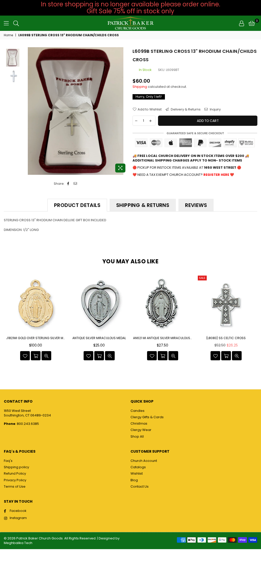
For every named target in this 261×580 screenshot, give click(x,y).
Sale (139, 278)
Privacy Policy (15, 480)
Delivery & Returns (185, 109)
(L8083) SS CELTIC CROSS (162, 338)
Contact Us (139, 486)
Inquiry (215, 109)
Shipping (140, 86)
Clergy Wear (140, 429)
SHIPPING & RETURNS (142, 205)
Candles (137, 410)
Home (8, 35)
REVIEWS (196, 205)
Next (124, 111)
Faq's (8, 460)
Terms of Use (14, 486)
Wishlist (136, 473)
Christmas (138, 423)
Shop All (137, 436)
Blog (134, 480)
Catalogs (138, 467)
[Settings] (241, 23)
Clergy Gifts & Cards (147, 417)
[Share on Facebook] (68, 183)
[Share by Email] (75, 183)
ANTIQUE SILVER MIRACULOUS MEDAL (35, 338)
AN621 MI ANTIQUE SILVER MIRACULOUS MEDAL (99, 338)
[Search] (16, 23)
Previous (26, 111)
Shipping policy (16, 467)
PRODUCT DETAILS (77, 205)
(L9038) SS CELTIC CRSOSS (226, 338)
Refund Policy (15, 473)
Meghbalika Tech (18, 542)
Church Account (143, 460)
